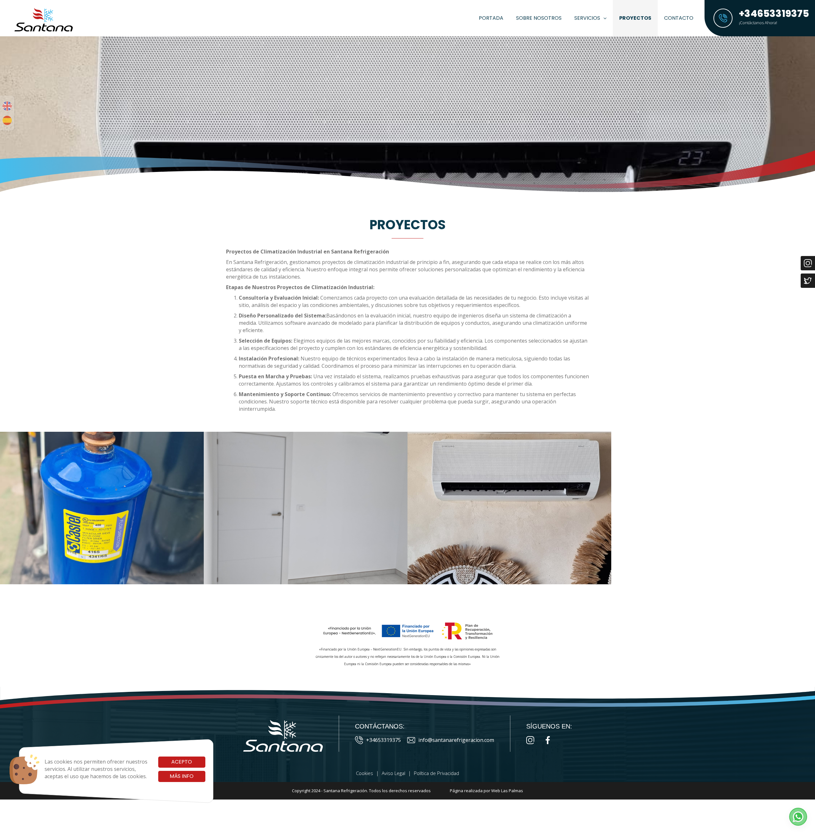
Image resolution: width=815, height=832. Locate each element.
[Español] (7, 120)
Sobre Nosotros (539, 18)
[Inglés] (7, 106)
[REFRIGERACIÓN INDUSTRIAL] (102, 508)
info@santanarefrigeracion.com (456, 739)
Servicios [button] (587, 18)
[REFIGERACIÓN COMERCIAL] (306, 508)
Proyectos (635, 18)
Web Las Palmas (507, 790)
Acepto (181, 761)
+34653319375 (383, 739)
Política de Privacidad (436, 773)
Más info (182, 776)
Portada (491, 18)
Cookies (364, 773)
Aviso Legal (393, 773)
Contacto (678, 18)
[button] (798, 816)
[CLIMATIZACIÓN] (509, 508)
